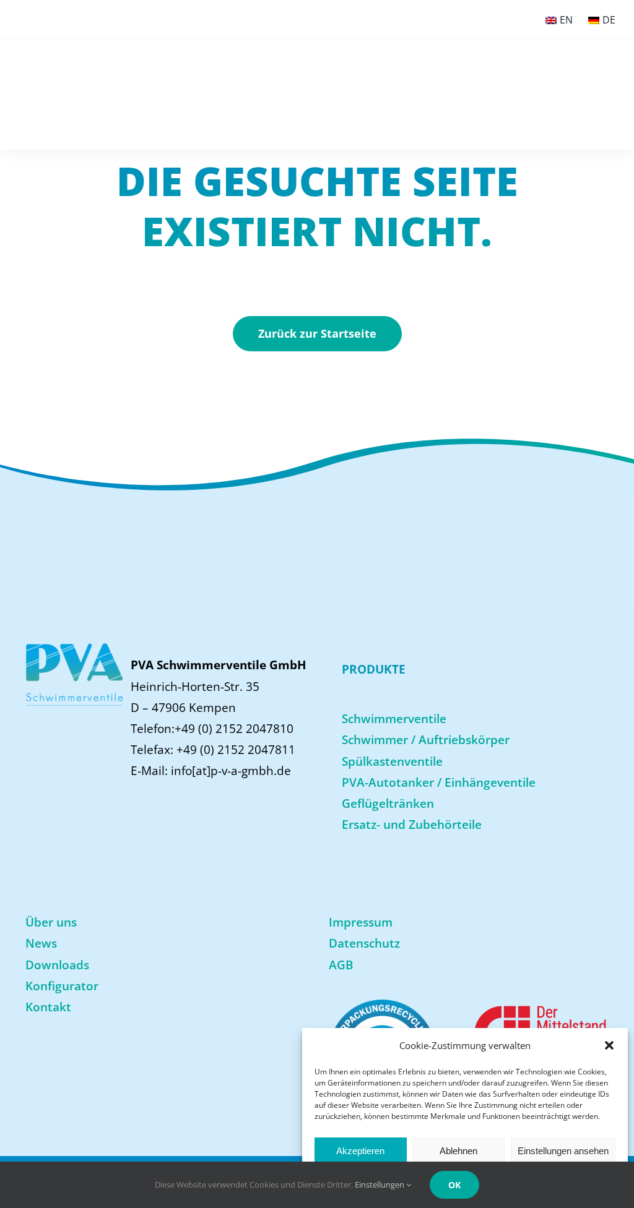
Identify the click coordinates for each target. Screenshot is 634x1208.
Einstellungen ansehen (563, 1151)
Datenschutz (364, 943)
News (41, 943)
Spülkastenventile (392, 761)
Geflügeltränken (388, 803)
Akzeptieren (360, 1151)
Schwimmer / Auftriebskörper (426, 740)
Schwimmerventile (394, 719)
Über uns (51, 922)
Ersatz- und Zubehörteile (412, 824)
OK (454, 1185)
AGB (341, 965)
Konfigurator (61, 986)
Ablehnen (458, 1151)
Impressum (361, 922)
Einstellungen (380, 1184)
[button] (609, 1045)
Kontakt (48, 1007)
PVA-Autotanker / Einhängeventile (439, 782)
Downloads (57, 965)
